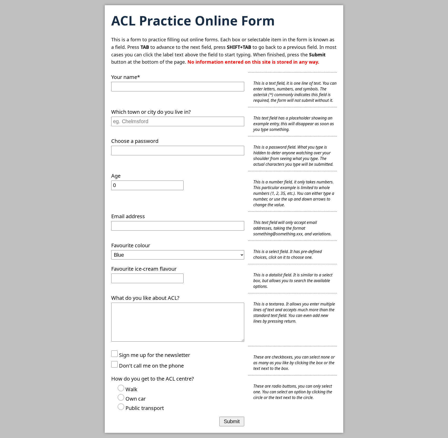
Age (116, 175)
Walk (130, 389)
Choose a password (134, 140)
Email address (128, 216)
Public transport (144, 408)
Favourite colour (130, 245)
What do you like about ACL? (145, 297)
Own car (135, 398)
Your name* (125, 77)
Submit (232, 421)
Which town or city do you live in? (151, 111)
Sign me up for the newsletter (154, 355)
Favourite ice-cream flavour (144, 268)
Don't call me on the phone (151, 365)
